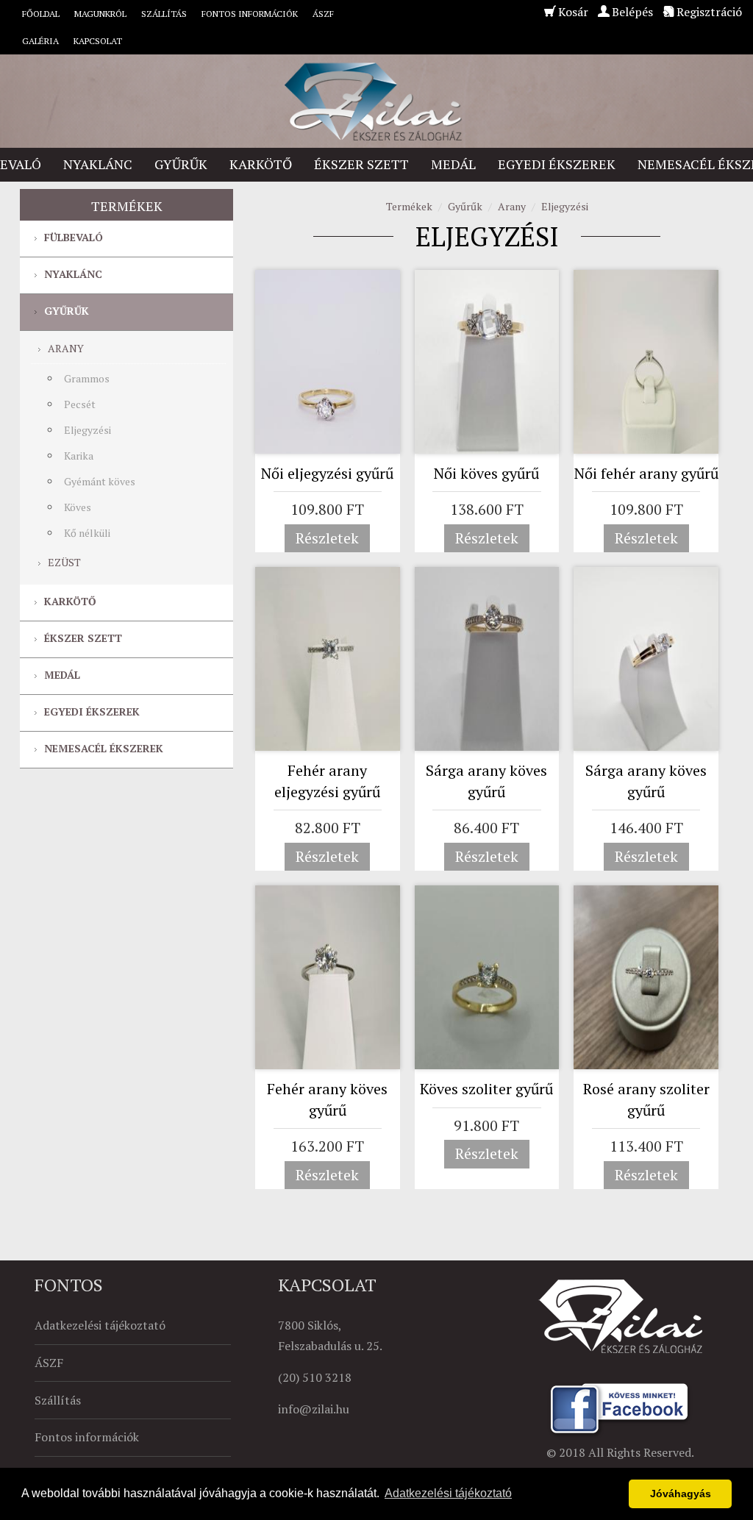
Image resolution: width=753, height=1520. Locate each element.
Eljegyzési (87, 430)
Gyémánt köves (99, 481)
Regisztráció (709, 12)
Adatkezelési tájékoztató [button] (448, 1493)
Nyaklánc (97, 164)
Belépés (632, 12)
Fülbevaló (73, 237)
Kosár (573, 12)
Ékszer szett (361, 164)
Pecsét (80, 404)
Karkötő (260, 164)
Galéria (40, 40)
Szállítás (164, 13)
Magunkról (100, 13)
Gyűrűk (180, 164)
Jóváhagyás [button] (680, 1493)
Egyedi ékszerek (556, 164)
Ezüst (64, 562)
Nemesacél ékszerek (103, 748)
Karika (78, 456)
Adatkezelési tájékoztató (100, 1325)
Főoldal (41, 13)
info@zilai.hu (313, 1409)
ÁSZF (323, 13)
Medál (453, 164)
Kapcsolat (98, 40)
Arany (66, 348)
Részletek (327, 538)
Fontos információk (249, 13)
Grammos (87, 378)
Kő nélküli (87, 533)
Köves (77, 507)
